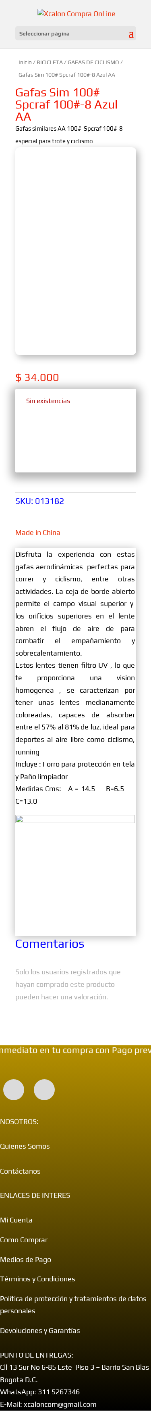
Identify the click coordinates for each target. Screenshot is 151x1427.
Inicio (25, 62)
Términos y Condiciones (37, 1278)
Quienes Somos (25, 1146)
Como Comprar (24, 1239)
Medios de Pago (25, 1259)
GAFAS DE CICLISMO (93, 62)
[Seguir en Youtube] (44, 1089)
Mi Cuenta (16, 1220)
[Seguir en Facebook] (13, 1089)
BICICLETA (50, 62)
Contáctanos (20, 1171)
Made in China (37, 532)
